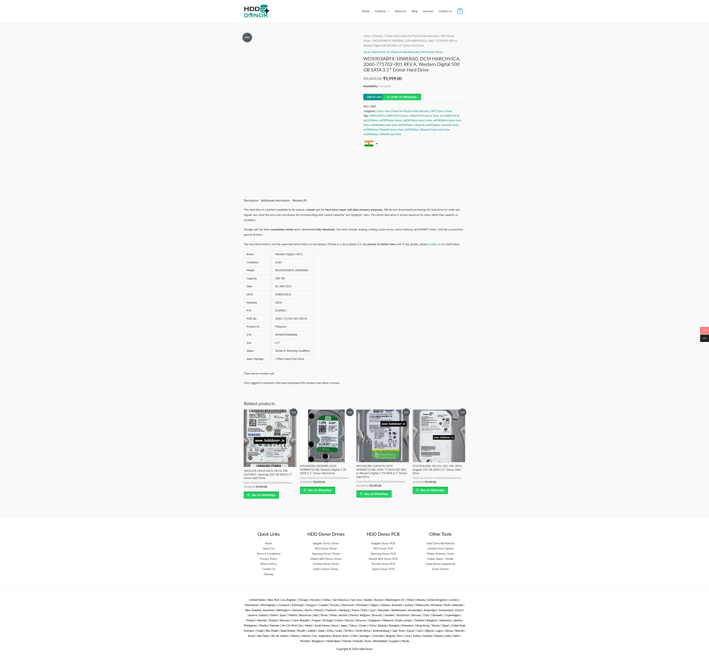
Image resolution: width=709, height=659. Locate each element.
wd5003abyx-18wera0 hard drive (382, 134)
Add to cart (374, 97)
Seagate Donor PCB (383, 543)
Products (380, 11)
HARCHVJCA (377, 116)
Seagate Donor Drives (326, 543)
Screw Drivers (440, 569)
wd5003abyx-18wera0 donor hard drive (427, 130)
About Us (400, 11)
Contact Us (445, 11)
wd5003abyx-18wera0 (411, 125)
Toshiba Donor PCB (383, 564)
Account (428, 11)
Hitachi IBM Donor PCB (383, 559)
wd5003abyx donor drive (417, 120)
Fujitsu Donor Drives (325, 569)
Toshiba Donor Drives (326, 564)
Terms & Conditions (269, 553)
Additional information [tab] (275, 200)
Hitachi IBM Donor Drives (326, 559)
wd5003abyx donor (390, 120)
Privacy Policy (268, 559)
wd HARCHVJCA (449, 116)
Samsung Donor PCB (383, 553)
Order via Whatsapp (404, 97)
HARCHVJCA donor (397, 116)
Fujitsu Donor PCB (383, 569)
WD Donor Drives (432, 52)
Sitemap (268, 574)
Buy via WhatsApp (263, 495)
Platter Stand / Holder (440, 559)
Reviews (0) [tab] (299, 200)
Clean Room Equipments (440, 564)
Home (365, 11)
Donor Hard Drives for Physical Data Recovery (412, 36)
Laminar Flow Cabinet (440, 548)
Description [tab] (251, 200)
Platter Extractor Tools (440, 553)
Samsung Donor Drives (326, 553)
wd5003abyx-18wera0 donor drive (383, 130)
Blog (414, 11)
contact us (434, 244)
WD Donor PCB (383, 548)
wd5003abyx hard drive (383, 125)
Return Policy (269, 564)
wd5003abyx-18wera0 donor (442, 125)
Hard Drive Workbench (440, 543)
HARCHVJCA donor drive (424, 116)
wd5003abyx (370, 120)
